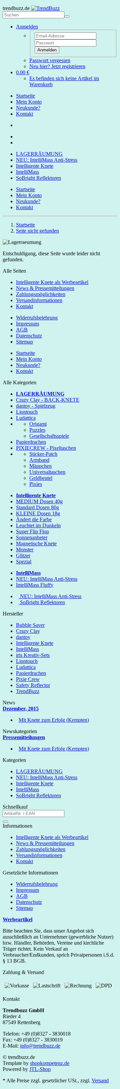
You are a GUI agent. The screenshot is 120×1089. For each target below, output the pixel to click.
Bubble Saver (30, 625)
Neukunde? (28, 108)
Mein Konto (29, 102)
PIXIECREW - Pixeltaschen (46, 448)
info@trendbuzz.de (40, 1046)
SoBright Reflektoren (38, 178)
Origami (38, 424)
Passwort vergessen (49, 60)
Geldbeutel (40, 478)
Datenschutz (29, 335)
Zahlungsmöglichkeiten (40, 294)
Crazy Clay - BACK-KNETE (47, 400)
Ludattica (26, 418)
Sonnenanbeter (31, 537)
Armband (39, 460)
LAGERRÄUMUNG (39, 154)
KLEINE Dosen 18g (38, 513)
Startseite (25, 96)
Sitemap (24, 342)
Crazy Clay (28, 631)
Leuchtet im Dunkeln (38, 525)
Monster (24, 549)
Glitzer (23, 555)
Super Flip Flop (32, 531)
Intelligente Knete (34, 166)
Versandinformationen (39, 300)
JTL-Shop (40, 1069)
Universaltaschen (47, 472)
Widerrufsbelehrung (37, 317)
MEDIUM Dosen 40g (39, 501)
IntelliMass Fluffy (34, 585)
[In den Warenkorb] (5, 822)
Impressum (27, 323)
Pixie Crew (28, 679)
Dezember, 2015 (21, 708)
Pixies (35, 484)
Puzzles (37, 430)
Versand (100, 1080)
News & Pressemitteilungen (45, 288)
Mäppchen (40, 466)
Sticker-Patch (43, 454)
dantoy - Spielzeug (35, 406)
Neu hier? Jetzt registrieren (57, 66)
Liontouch (27, 412)
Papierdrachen (31, 442)
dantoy (23, 637)
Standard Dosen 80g (37, 507)
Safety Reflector (33, 685)
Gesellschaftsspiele (49, 436)
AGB (22, 329)
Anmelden (47, 49)
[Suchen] (67, 16)
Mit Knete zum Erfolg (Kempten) (54, 720)
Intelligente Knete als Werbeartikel (52, 282)
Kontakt (24, 114)
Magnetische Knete (36, 543)
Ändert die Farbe (34, 519)
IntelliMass (27, 172)
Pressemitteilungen (24, 737)
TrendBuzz (27, 691)
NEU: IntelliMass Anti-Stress (46, 160)
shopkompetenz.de (49, 1063)
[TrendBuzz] (45, 8)
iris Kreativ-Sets (33, 655)
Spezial (23, 561)
